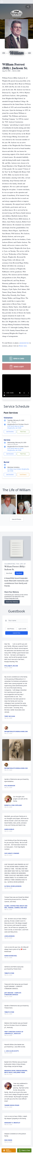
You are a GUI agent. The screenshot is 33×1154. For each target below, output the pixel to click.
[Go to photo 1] (10, 758)
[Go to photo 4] (13, 758)
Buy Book (19, 573)
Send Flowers (23, 474)
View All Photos (16, 519)
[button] (16, 750)
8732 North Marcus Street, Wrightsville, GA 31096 (15, 427)
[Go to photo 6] (15, 758)
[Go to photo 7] (16, 758)
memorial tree (24, 343)
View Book (9, 573)
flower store (23, 346)
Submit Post (16, 633)
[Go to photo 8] (17, 758)
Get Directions (10, 431)
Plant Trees (23, 431)
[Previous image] (4, 750)
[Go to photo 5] (14, 758)
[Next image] (29, 750)
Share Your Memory (12, 602)
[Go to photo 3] (12, 758)
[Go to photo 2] (11, 758)
